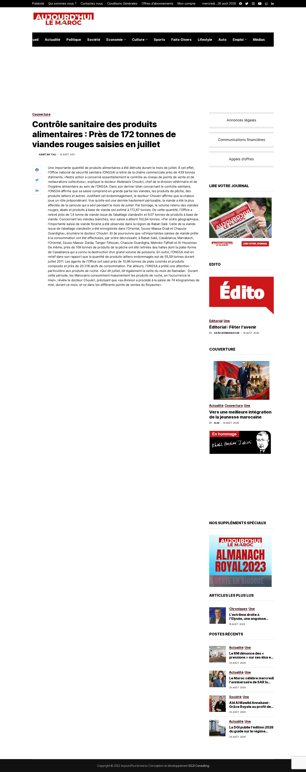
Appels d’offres (241, 159)
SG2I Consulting (198, 765)
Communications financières (241, 140)
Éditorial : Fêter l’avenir (232, 327)
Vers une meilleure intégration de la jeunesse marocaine (240, 415)
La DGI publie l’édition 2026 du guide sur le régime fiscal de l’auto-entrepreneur (251, 733)
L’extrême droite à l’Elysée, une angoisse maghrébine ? (247, 619)
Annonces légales (241, 120)
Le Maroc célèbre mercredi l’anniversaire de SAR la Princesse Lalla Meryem (251, 682)
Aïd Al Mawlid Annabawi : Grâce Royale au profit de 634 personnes (250, 707)
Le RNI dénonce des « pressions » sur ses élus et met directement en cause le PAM (251, 659)
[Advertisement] (123, 302)
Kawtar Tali (47, 154)
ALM (216, 423)
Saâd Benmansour (227, 333)
